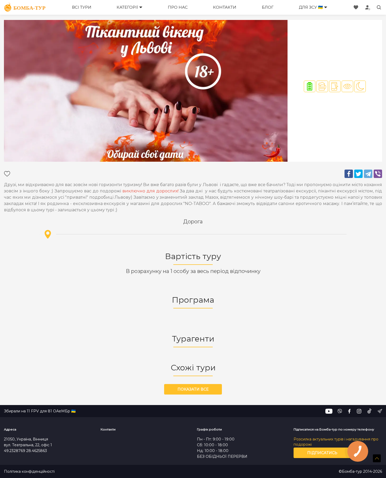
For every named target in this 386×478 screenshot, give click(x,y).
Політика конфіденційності (29, 471)
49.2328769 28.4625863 (25, 450)
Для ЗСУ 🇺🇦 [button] (311, 7)
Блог (268, 7)
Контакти (224, 7)
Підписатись (322, 452)
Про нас (178, 7)
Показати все (193, 389)
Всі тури (81, 7)
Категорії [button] (127, 7)
